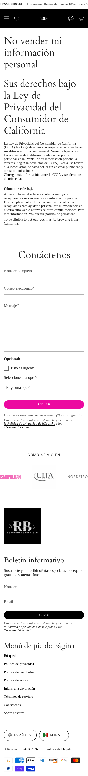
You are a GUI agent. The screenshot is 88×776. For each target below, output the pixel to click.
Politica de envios (16, 680)
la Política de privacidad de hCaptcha (29, 423)
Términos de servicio (18, 696)
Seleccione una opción (21, 377)
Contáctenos (12, 705)
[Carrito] (81, 18)
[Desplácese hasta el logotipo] (44, 476)
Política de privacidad (19, 664)
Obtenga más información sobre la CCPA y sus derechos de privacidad (42, 176)
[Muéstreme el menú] (6, 18)
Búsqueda (10, 656)
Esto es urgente (22, 368)
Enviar (43, 404)
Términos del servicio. (18, 427)
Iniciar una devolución (19, 688)
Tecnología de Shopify (57, 749)
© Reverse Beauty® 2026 (21, 749)
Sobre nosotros (14, 713)
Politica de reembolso (19, 672)
